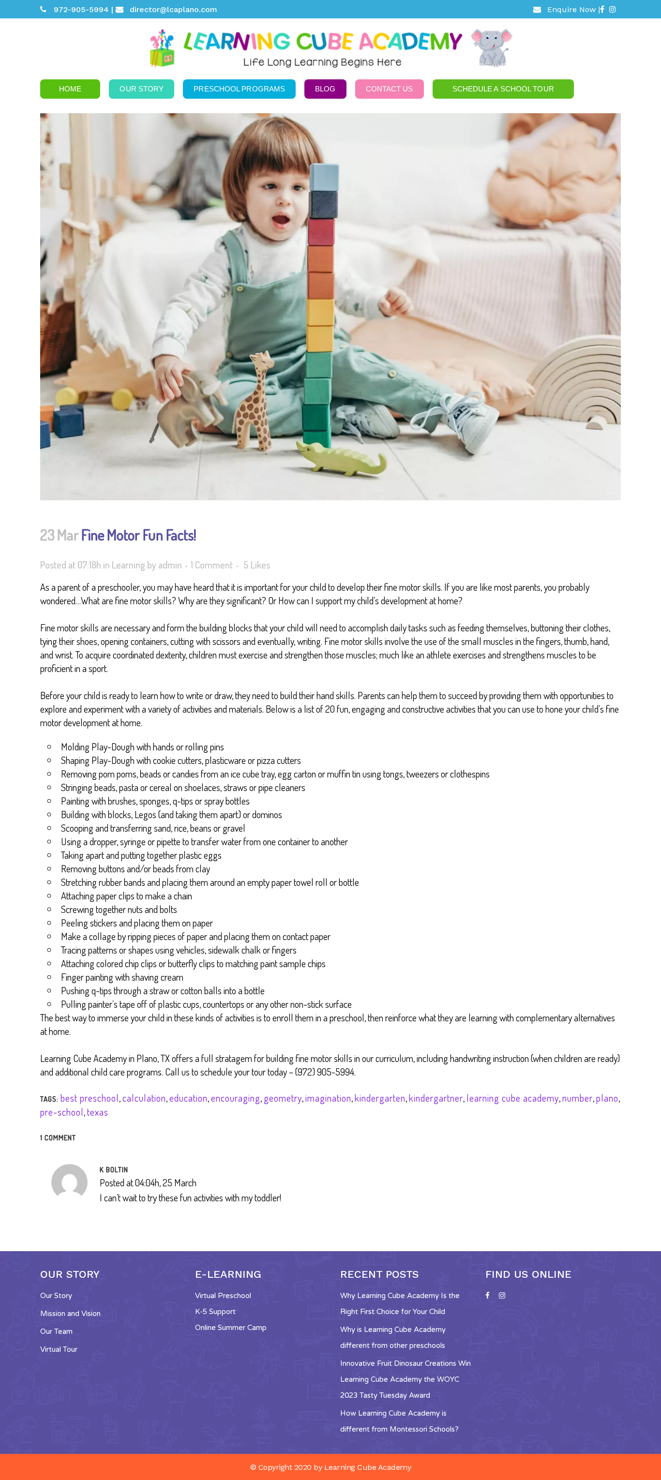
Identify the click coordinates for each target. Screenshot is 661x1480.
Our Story (56, 1295)
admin (170, 564)
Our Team (56, 1331)
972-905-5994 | (83, 9)
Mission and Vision (70, 1313)
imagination (328, 1097)
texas (97, 1112)
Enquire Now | (573, 9)
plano (607, 1097)
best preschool (89, 1097)
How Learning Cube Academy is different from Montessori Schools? (399, 1421)
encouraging (235, 1097)
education (188, 1097)
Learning (128, 564)
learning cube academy (512, 1097)
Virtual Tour (58, 1349)
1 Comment (212, 564)
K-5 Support (215, 1311)
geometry (283, 1097)
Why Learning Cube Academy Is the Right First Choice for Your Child (400, 1303)
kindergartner (436, 1097)
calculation (144, 1097)
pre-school (62, 1112)
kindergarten (380, 1097)
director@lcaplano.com (173, 9)
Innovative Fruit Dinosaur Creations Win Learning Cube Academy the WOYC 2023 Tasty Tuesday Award (405, 1379)
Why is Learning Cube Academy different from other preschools (393, 1337)
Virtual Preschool (223, 1295)
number (577, 1097)
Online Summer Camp (231, 1327)
